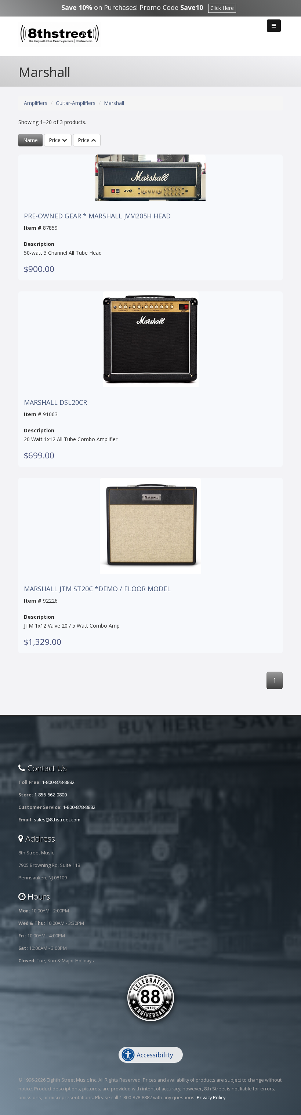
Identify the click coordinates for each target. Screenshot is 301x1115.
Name (30, 140)
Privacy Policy (211, 1097)
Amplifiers (35, 102)
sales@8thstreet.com (57, 820)
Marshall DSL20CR (55, 402)
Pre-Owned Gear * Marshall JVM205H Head (97, 216)
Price (55, 140)
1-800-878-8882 (58, 782)
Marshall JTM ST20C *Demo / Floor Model (97, 589)
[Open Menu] (274, 25)
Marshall (114, 102)
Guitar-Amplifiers (75, 102)
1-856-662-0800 (50, 795)
